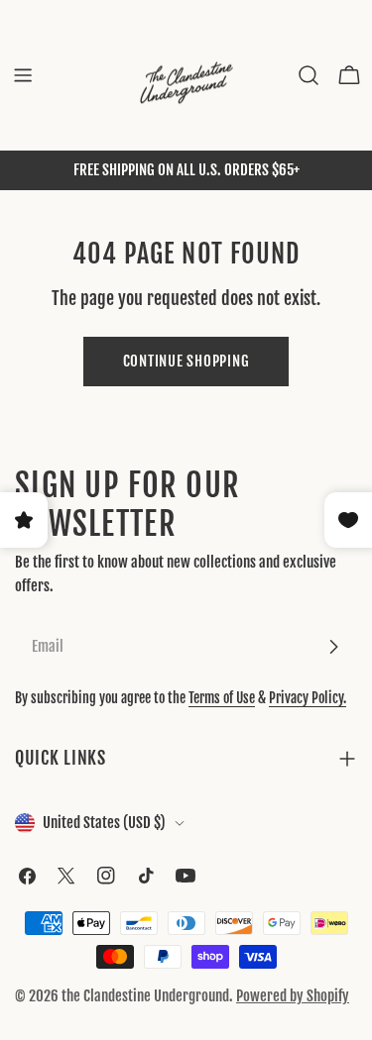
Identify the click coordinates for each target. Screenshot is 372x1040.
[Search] (308, 75)
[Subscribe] (333, 647)
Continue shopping (186, 361)
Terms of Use (221, 697)
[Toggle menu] (23, 75)
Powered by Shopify (292, 996)
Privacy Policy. (307, 697)
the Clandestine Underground (145, 996)
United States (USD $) (104, 822)
